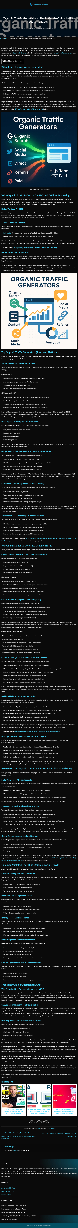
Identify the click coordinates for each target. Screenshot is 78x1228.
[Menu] (2, 4)
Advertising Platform (8, 1188)
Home (2, 38)
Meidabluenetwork (48, 28)
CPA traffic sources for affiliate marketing (29, 109)
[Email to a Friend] (40, 1121)
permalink (51, 1128)
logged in (15, 1150)
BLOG (7, 38)
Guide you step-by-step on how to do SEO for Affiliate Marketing (35, 247)
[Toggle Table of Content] (20, 61)
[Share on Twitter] (37, 1121)
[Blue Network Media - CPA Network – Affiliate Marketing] (39, 4)
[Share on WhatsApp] (30, 1121)
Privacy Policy (6, 1195)
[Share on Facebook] (33, 1121)
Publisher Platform (7, 1191)
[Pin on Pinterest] (44, 1121)
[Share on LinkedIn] (47, 1121)
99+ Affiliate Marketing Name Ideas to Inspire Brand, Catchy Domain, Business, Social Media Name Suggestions (18, 1136)
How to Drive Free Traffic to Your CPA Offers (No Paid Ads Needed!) (37, 731)
